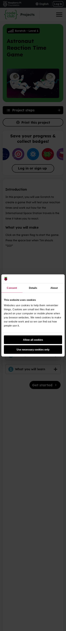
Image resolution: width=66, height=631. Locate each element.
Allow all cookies (33, 339)
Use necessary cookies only (33, 349)
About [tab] (54, 287)
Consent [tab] (12, 287)
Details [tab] (33, 287)
